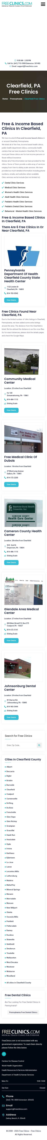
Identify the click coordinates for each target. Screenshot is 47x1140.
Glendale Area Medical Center (21, 611)
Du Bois (10, 808)
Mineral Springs (13, 890)
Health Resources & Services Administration (19, 1070)
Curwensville (12, 799)
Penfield (10, 921)
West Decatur (12, 962)
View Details (11, 300)
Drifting (10, 803)
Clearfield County (28, 759)
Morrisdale (11, 899)
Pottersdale (12, 926)
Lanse (9, 867)
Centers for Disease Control (13, 1061)
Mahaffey (11, 885)
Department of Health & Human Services (18, 1075)
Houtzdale (11, 839)
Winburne (11, 971)
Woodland (11, 976)
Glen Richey (12, 821)
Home (5, 99)
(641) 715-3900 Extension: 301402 (27, 63)
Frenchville (11, 812)
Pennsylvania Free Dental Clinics (23, 1012)
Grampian (11, 826)
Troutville (10, 953)
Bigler (9, 776)
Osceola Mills (12, 917)
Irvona (9, 849)
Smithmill (10, 944)
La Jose (10, 862)
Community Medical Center (19, 380)
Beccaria (10, 771)
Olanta (9, 912)
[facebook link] (4, 1054)
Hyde (9, 844)
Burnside (10, 785)
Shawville (10, 939)
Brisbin (10, 780)
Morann (10, 894)
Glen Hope (11, 817)
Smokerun (11, 949)
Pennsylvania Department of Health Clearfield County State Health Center (22, 276)
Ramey (9, 930)
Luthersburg (12, 876)
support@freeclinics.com (27, 66)
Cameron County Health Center (23, 533)
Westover (10, 967)
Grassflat (10, 830)
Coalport (10, 794)
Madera (10, 880)
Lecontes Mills (13, 871)
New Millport (12, 908)
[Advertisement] (23, 32)
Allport (9, 767)
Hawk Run (11, 835)
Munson (10, 903)
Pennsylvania (16, 99)
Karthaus (10, 853)
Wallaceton (11, 958)
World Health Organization (12, 1066)
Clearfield (11, 790)
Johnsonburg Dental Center (20, 688)
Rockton (10, 935)
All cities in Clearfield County (19, 983)
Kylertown (11, 858)
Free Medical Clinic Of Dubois (20, 458)
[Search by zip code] (39, 745)
